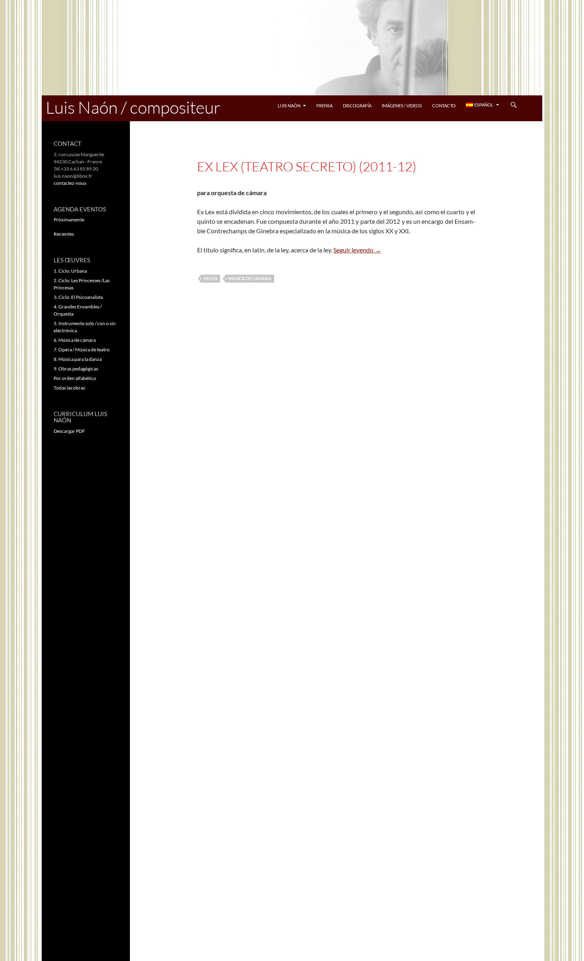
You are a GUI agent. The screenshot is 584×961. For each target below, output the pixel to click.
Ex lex (210, 278)
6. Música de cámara (75, 340)
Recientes (64, 234)
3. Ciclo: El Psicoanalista (78, 297)
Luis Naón (289, 105)
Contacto (444, 105)
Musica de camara (249, 278)
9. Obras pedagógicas (76, 369)
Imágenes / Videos (402, 105)
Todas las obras (69, 388)
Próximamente (69, 220)
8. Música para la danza (78, 359)
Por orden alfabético (75, 378)
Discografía (357, 105)
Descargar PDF (69, 431)
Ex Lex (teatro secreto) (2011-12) (306, 166)
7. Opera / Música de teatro (82, 350)
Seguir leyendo (357, 250)
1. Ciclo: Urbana (70, 271)
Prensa (324, 105)
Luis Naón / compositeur (133, 107)
